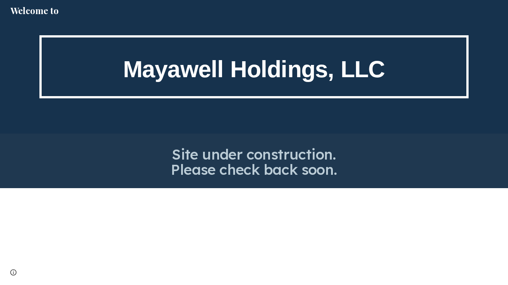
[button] (13, 272)
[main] (254, 67)
